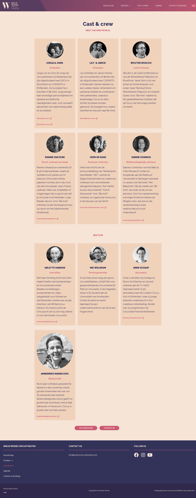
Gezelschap (108, 6)
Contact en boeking (178, 6)
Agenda (158, 6)
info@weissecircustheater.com (83, 455)
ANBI (4, 492)
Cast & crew (142, 6)
